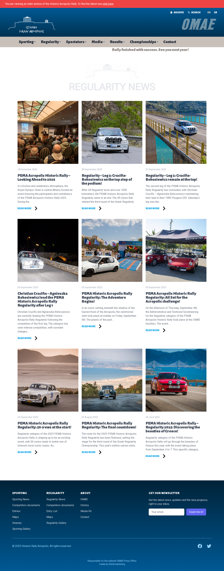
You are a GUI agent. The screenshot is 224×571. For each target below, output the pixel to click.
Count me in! (196, 511)
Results (116, 42)
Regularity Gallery (56, 522)
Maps (15, 517)
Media (97, 42)
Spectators (75, 42)
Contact (169, 42)
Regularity (50, 42)
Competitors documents (26, 505)
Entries (16, 511)
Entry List (51, 511)
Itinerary (17, 522)
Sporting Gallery (21, 528)
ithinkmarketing (117, 564)
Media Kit (86, 511)
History (85, 505)
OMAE (84, 499)
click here (107, 3)
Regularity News (55, 499)
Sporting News (20, 499)
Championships (143, 42)
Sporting (26, 42)
